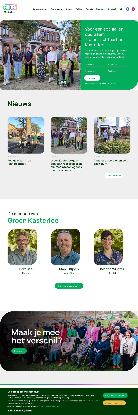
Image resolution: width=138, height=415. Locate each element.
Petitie (79, 9)
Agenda (89, 9)
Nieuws (69, 9)
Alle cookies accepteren (114, 395)
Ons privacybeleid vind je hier (48, 406)
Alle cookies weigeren (113, 403)
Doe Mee (100, 9)
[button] (121, 9)
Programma (56, 9)
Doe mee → (19, 351)
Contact (112, 9)
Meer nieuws (113, 175)
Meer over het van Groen (100, 83)
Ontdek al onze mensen (68, 286)
